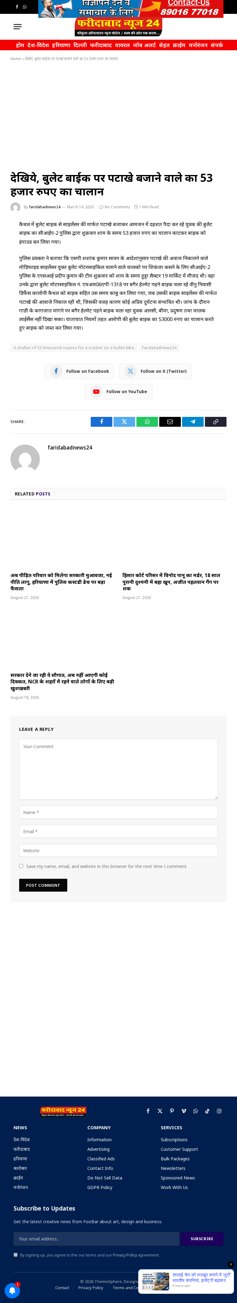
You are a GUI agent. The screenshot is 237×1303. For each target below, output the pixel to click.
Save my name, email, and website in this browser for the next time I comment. (106, 866)
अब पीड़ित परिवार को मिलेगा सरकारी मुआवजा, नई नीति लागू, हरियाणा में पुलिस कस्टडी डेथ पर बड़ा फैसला (61, 582)
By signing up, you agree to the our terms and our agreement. (89, 1255)
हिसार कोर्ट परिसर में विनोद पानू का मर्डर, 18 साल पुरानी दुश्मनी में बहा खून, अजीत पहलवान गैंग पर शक (171, 582)
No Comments (117, 207)
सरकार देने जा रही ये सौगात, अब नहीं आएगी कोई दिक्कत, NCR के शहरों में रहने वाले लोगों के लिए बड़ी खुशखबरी (62, 682)
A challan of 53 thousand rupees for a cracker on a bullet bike (74, 347)
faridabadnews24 (44, 207)
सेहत (164, 45)
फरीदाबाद (101, 45)
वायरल (122, 45)
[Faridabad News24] (118, 26)
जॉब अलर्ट (144, 45)
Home (15, 58)
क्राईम (179, 45)
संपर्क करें (221, 45)
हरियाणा (61, 45)
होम (20, 45)
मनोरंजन (198, 45)
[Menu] (18, 27)
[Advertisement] (118, 115)
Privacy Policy (125, 1255)
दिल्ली (80, 45)
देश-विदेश (38, 45)
